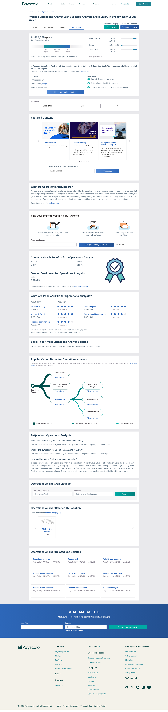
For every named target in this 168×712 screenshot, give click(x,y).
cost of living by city (53, 513)
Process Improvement (40, 322)
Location (77, 491)
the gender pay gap (81, 286)
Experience (47, 106)
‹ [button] (38, 141)
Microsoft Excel (38, 314)
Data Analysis (90, 307)
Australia (31, 12)
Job (38, 12)
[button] (35, 27)
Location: (34, 76)
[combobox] (57, 80)
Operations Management (95, 314)
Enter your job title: (38, 240)
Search (125, 494)
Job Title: (24, 623)
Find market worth (130, 27)
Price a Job (112, 27)
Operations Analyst (48, 12)
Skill (82, 106)
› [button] (129, 141)
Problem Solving (38, 307)
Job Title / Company (41, 491)
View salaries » (60, 378)
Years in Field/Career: (39, 87)
